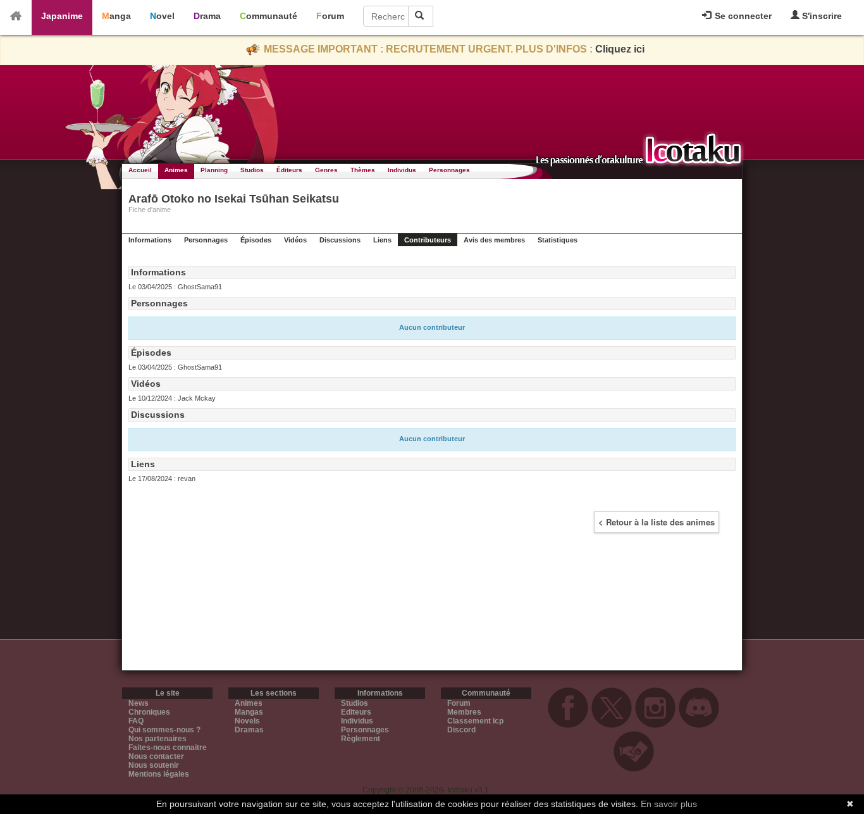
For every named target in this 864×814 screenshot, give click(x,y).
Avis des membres (494, 240)
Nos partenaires (157, 738)
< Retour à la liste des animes (656, 522)
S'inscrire (820, 16)
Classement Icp (475, 721)
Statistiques (557, 240)
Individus (402, 169)
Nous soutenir (153, 765)
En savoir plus (669, 804)
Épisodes (255, 240)
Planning (214, 169)
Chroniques (149, 712)
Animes (176, 169)
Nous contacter (156, 756)
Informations (149, 240)
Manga (116, 16)
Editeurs (356, 712)
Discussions (340, 240)
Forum (330, 16)
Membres (464, 712)
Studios (252, 169)
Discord (461, 729)
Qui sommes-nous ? (164, 729)
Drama (207, 16)
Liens (382, 240)
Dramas (249, 729)
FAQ (136, 721)
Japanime (62, 16)
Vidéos (295, 240)
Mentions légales (158, 774)
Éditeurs (289, 169)
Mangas (249, 712)
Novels (247, 721)
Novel (162, 16)
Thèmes (362, 169)
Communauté (268, 16)
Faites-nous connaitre (167, 747)
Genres (326, 169)
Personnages (449, 169)
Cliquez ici (620, 49)
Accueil (140, 169)
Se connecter (742, 16)
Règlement (360, 738)
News (138, 703)
